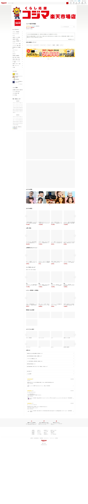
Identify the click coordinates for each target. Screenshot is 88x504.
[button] (84, 3)
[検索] (67, 6)
